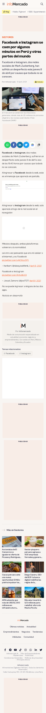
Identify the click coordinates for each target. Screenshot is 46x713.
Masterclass (18, 655)
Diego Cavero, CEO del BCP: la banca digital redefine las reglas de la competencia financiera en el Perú (34, 579)
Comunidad (29, 637)
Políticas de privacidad (33, 658)
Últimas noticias (17, 627)
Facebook (10, 353)
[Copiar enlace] (39, 145)
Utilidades (16, 637)
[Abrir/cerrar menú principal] (4, 4)
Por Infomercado (9, 82)
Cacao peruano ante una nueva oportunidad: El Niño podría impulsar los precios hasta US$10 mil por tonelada (11, 579)
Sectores (8, 37)
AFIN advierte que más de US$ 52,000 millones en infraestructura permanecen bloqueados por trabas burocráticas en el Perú (11, 604)
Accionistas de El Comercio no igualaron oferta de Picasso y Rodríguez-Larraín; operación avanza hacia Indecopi (11, 553)
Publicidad (29, 655)
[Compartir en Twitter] (26, 145)
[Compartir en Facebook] (14, 145)
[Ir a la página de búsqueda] (42, 4)
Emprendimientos (11, 632)
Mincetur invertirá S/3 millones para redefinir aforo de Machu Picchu (33, 604)
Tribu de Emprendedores (30, 654)
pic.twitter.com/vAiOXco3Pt (15, 260)
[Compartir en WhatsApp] (7, 145)
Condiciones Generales (13, 658)
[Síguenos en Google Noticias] (32, 145)
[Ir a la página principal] (17, 4)
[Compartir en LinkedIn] (20, 145)
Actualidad (31, 627)
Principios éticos (23, 660)
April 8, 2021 (36, 266)
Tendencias (38, 632)
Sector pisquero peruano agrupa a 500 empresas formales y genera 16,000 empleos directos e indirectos (34, 553)
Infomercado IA (12, 654)
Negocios (26, 632)
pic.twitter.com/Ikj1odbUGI (14, 275)
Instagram (26, 353)
